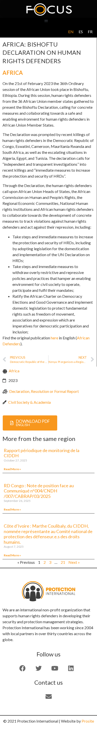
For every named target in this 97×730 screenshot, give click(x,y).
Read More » (12, 469)
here (54, 337)
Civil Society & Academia (29, 402)
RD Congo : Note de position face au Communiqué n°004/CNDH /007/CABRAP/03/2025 (39, 491)
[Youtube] (54, 668)
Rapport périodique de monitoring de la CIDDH (41, 453)
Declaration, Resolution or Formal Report (44, 391)
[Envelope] (48, 696)
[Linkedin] (71, 668)
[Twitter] (38, 668)
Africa (12, 72)
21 (63, 562)
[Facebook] (22, 668)
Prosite (88, 721)
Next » (74, 562)
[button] (46, 21)
